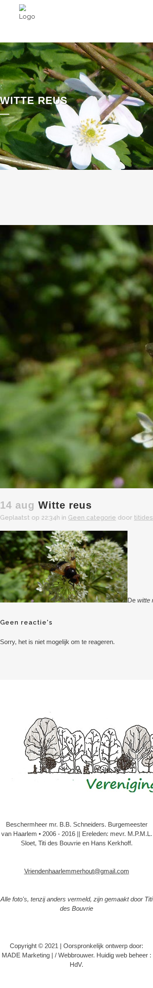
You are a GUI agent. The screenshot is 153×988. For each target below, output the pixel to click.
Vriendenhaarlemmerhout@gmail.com (76, 871)
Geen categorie (92, 517)
